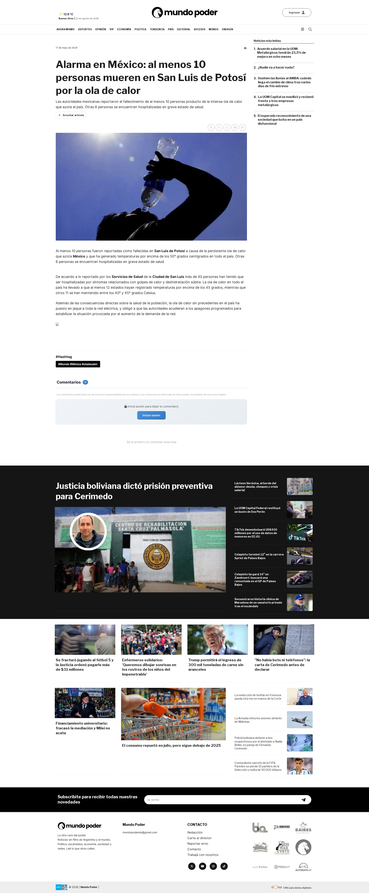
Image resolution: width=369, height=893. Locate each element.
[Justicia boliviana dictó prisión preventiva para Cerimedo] (140, 549)
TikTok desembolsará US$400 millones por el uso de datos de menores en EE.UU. (255, 533)
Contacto (194, 849)
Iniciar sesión (151, 415)
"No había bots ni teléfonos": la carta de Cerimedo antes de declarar (282, 665)
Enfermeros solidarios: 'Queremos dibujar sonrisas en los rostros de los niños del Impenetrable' (149, 667)
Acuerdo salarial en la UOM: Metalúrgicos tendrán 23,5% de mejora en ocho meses (281, 53)
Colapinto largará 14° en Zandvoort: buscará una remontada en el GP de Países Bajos (255, 579)
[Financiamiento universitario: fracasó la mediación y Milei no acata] (85, 703)
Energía (227, 29)
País (171, 29)
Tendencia (157, 29)
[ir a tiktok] (224, 866)
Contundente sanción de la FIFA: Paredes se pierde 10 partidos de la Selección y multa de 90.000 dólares (258, 766)
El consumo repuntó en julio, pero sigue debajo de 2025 (171, 745)
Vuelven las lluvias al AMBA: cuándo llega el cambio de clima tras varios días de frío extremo (284, 82)
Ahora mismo (66, 29)
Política (140, 29)
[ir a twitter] (191, 866)
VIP (112, 29)
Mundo (214, 29)
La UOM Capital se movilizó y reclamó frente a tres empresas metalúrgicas (286, 101)
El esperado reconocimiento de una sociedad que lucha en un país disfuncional (284, 120)
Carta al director (199, 838)
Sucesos (199, 29)
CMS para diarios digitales (297, 887)
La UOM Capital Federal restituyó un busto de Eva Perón (257, 509)
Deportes (85, 29)
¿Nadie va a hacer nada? (276, 67)
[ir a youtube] (202, 866)
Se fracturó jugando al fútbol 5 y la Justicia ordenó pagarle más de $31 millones (85, 665)
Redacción (195, 832)
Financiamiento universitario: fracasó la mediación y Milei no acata (83, 728)
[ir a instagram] (213, 866)
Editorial (183, 29)
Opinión (100, 29)
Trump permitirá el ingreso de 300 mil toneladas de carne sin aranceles (215, 665)
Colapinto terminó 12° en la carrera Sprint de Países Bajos (259, 556)
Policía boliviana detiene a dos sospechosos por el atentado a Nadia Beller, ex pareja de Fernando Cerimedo (258, 743)
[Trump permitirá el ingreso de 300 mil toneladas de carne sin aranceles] (217, 640)
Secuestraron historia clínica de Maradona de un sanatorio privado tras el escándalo (258, 602)
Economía (124, 29)
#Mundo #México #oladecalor (78, 364)
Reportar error (197, 843)
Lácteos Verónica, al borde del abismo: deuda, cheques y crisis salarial (256, 487)
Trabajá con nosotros (202, 855)
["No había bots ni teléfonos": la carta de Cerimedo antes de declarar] (284, 640)
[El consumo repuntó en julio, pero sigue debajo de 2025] (173, 714)
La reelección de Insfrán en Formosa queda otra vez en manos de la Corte (257, 696)
